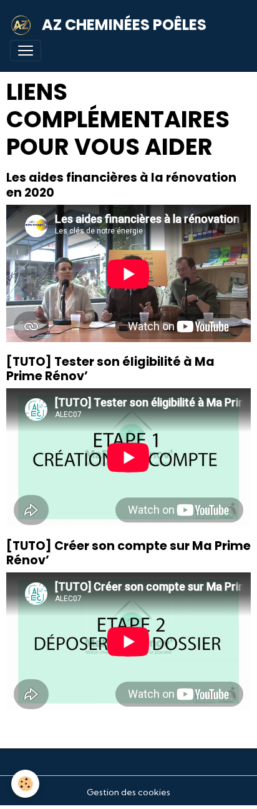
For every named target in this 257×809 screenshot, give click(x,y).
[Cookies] (25, 784)
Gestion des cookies (128, 792)
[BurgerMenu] (25, 50)
